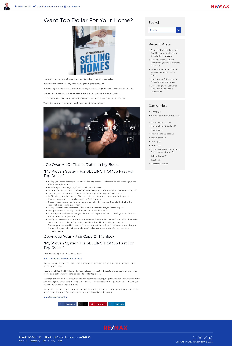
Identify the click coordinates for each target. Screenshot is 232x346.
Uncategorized (158, 164)
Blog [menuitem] (60, 341)
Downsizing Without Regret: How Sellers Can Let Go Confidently (164, 89)
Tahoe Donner (158, 156)
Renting (154, 141)
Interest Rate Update (161, 134)
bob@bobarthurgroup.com (66, 337)
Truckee (155, 160)
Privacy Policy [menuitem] (49, 341)
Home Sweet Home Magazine (165, 115)
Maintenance (157, 138)
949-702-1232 (34, 337)
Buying (154, 111)
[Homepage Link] (6, 6)
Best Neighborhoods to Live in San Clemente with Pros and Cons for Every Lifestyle (165, 53)
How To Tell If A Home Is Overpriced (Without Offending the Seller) (165, 63)
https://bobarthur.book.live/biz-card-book (63, 258)
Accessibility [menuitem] (35, 341)
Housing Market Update (162, 126)
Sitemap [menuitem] (23, 341)
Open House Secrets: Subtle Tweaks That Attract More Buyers (164, 72)
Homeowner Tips (159, 122)
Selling (154, 145)
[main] (116, 165)
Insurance (155, 130)
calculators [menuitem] (73, 6)
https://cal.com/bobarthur (56, 297)
